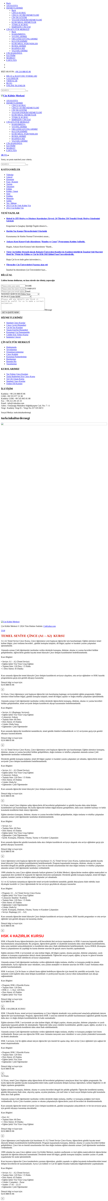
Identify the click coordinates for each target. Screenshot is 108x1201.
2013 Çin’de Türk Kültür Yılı (18, 205)
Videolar (9, 175)
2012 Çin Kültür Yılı (15, 208)
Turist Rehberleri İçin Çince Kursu (20, 376)
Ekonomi (10, 179)
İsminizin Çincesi (13, 337)
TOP (3, 631)
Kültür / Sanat (12, 191)
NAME (28, 286)
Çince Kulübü (12, 354)
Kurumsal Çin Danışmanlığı (18, 332)
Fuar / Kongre (12, 182)
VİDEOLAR (11, 81)
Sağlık (9, 201)
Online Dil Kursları (14, 383)
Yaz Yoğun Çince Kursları (17, 374)
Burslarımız (11, 359)
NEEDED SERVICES (10, 294)
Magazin (10, 198)
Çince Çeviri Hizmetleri (16, 325)
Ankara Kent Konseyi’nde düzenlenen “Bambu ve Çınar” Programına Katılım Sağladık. (45, 241)
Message (48, 310)
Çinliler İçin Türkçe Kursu (17, 335)
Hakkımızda (11, 347)
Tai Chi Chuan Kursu (15, 379)
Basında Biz (11, 361)
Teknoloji (10, 186)
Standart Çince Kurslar (15, 323)
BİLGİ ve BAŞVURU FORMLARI (21, 76)
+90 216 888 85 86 (23, 71)
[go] (27, 164)
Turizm (9, 184)
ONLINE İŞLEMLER (15, 85)
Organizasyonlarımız (15, 352)
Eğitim (9, 189)
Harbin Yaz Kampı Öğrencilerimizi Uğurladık (26, 231)
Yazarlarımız (11, 364)
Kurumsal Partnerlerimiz (16, 357)
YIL (4, 155)
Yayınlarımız (11, 349)
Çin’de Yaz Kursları (14, 327)
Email (27, 291)
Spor (8, 194)
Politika (9, 196)
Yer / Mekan (11, 203)
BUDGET (5, 296)
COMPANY (30, 288)
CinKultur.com (49, 626)
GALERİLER (12, 78)
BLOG (9, 83)
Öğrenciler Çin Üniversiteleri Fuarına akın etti (27, 265)
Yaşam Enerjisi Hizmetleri (17, 330)
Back (8, 3)
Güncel (9, 177)
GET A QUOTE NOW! (10, 312)
